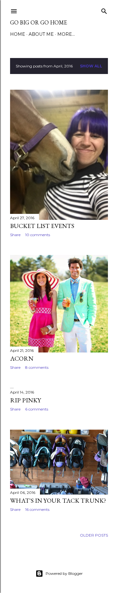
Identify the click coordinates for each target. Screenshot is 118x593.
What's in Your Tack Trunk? (58, 500)
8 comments (36, 367)
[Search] (104, 10)
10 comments (37, 234)
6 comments (36, 409)
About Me (41, 34)
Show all (91, 66)
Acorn (21, 358)
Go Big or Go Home (38, 22)
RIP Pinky (25, 400)
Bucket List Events (42, 226)
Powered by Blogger (64, 573)
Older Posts (94, 535)
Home (17, 34)
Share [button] (15, 234)
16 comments (37, 509)
